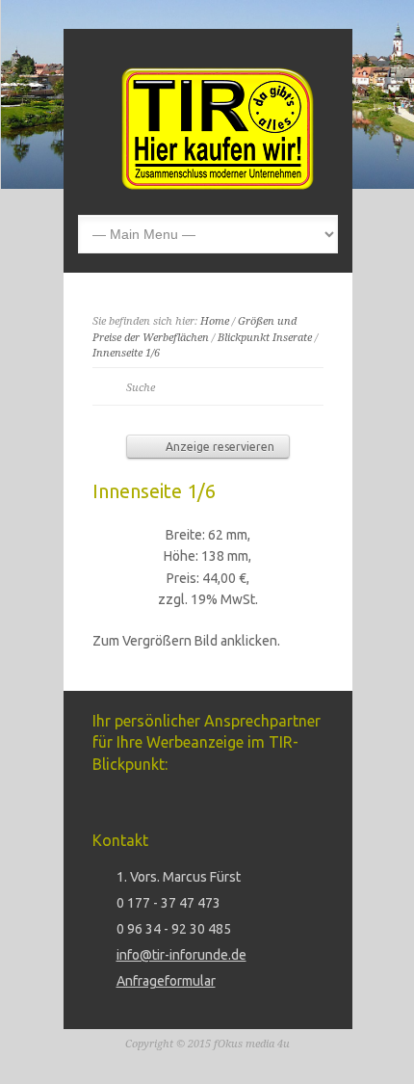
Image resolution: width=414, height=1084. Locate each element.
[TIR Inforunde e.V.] (217, 185)
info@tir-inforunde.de (181, 955)
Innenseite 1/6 (126, 353)
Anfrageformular (166, 981)
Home (214, 321)
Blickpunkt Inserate (265, 337)
